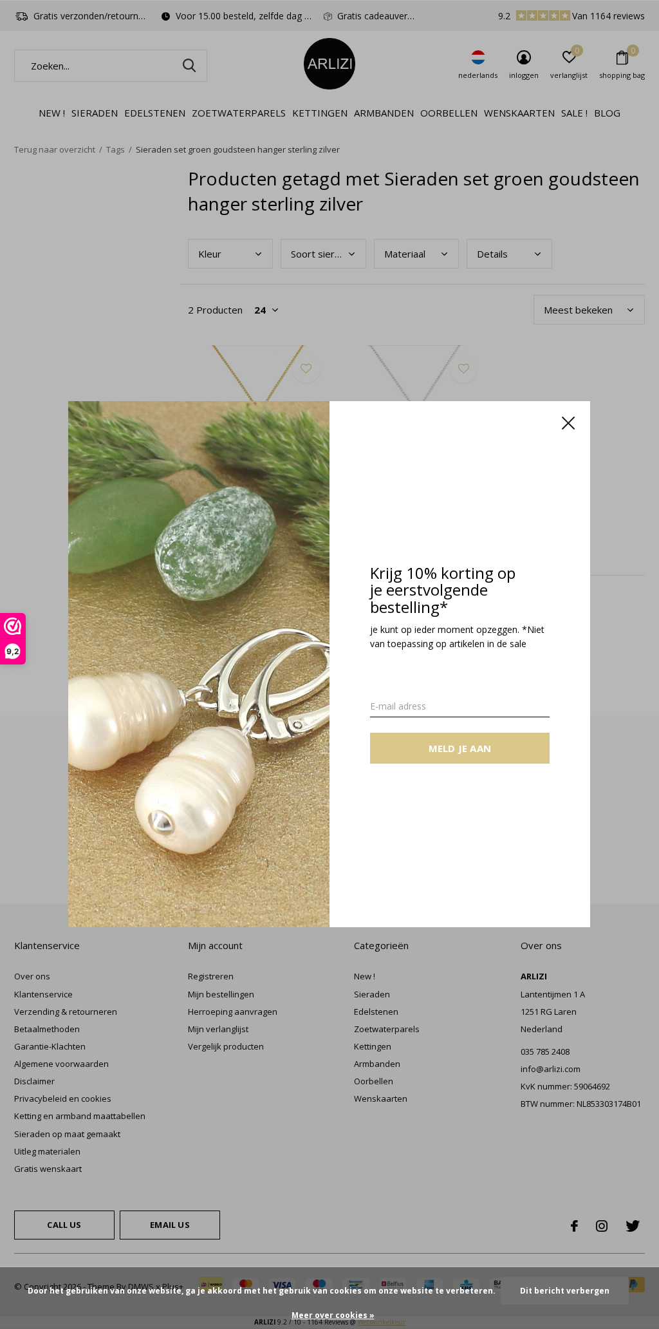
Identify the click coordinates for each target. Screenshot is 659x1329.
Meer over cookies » (333, 1315)
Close (569, 423)
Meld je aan (460, 748)
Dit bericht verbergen (564, 1290)
